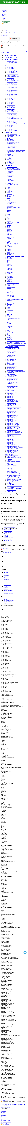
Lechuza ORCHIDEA (12, 430)
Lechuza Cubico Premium (13, 424)
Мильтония (9, 159)
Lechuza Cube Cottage (12, 444)
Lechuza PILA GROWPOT (13, 427)
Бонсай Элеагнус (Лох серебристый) (16, 123)
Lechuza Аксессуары (12, 413)
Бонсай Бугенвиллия (12, 94)
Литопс (8, 334)
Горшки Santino (10, 467)
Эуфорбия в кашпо (11, 388)
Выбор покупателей (6, 19)
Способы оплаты (8, 573)
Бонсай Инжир (10, 127)
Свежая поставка (8, 531)
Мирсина (9, 264)
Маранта (9, 262)
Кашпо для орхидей (12, 472)
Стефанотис (10, 238)
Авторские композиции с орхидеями (16, 150)
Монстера (9, 265)
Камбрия (9, 156)
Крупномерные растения (13, 168)
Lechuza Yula (10, 435)
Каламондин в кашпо (12, 359)
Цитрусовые (10, 171)
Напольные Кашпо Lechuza (14, 408)
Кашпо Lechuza (7, 539)
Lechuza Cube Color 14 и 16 (13, 431)
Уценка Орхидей (11, 148)
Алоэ (8, 330)
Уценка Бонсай (10, 78)
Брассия (9, 154)
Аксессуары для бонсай (13, 76)
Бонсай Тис (9, 91)
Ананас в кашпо (11, 353)
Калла (8, 227)
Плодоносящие (10, 175)
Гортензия (9, 223)
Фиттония (9, 275)
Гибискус (9, 221)
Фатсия (8, 311)
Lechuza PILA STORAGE (13, 428)
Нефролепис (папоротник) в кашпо (16, 371)
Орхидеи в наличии (12, 62)
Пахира (8, 266)
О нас (3, 17)
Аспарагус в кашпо (11, 355)
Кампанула (9, 230)
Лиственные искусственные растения (16, 343)
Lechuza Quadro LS (11, 397)
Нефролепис (10, 326)
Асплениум (9, 250)
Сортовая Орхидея (11, 144)
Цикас (8, 188)
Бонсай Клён (10, 129)
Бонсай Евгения (11, 96)
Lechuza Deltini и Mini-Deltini (14, 434)
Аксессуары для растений (13, 461)
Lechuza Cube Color (11, 420)
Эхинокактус (10, 339)
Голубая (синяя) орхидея (13, 142)
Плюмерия (9, 235)
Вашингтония (10, 195)
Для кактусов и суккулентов (14, 488)
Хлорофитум (10, 277)
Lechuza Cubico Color (12, 422)
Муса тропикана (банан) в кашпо (15, 370)
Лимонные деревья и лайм (13, 207)
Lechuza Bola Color (11, 403)
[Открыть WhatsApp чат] (2, 26)
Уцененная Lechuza (11, 411)
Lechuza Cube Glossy (12, 417)
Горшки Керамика (11, 471)
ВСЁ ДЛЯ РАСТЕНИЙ (9, 590)
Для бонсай (9, 483)
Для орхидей (10, 482)
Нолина (9, 187)
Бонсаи (5, 533)
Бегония (9, 218)
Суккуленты (10, 183)
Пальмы (9, 179)
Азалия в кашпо (11, 349)
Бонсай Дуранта (11, 107)
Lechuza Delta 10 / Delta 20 (13, 400)
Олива (8, 285)
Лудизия (9, 158)
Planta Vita (9, 468)
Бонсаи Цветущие (11, 70)
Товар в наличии (8, 532)
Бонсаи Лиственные (12, 71)
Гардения (9, 219)
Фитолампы (10, 491)
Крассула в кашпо (11, 361)
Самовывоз (4, 10)
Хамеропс (9, 190)
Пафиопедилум (10, 162)
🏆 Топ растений (5, 23)
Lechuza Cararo (10, 436)
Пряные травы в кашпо (12, 375)
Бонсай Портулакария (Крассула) (15, 118)
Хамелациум (10, 276)
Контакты (4, 14)
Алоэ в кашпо (10, 352)
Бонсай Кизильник (11, 114)
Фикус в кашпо (10, 383)
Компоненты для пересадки (14, 479)
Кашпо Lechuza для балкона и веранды (16, 409)
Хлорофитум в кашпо (12, 386)
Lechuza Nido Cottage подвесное (15, 447)
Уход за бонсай (5, 22)
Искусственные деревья (13, 342)
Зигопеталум (10, 155)
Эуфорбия (9, 337)
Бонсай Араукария (11, 83)
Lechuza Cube (10, 396)
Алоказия (9, 245)
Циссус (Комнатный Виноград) (15, 299)
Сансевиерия (10, 270)
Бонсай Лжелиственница (13, 87)
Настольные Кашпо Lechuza (14, 407)
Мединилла (9, 231)
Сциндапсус (10, 292)
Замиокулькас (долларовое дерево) (15, 256)
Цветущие (9, 172)
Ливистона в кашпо (12, 366)
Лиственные (10, 173)
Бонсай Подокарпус (12, 84)
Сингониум (10, 272)
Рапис (8, 192)
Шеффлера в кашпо (12, 380)
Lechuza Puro (10, 393)
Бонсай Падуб (10, 117)
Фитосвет (9, 460)
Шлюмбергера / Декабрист (13, 243)
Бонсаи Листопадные (12, 72)
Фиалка (8, 241)
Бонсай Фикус (10, 121)
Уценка (8, 185)
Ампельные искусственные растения (16, 341)
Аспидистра (10, 249)
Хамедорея (9, 314)
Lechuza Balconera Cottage (13, 450)
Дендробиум (10, 139)
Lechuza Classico (11, 395)
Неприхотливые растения (13, 169)
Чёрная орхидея (11, 143)
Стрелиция (9, 239)
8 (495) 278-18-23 (5, 35)
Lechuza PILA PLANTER (13, 426)
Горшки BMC (10, 464)
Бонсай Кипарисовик (12, 82)
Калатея (9, 257)
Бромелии (9, 176)
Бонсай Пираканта (11, 101)
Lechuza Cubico (10, 399)
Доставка (4, 8)
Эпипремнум (10, 300)
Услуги (3, 18)
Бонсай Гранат (10, 95)
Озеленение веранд (8, 591)
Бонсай (5, 586)
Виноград (9, 281)
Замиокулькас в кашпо (12, 357)
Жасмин (9, 225)
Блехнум (9, 323)
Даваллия (9, 324)
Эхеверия (9, 338)
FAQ (3, 15)
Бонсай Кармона (11, 98)
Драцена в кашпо (11, 356)
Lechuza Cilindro (11, 439)
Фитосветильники (11, 490)
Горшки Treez (10, 469)
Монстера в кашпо (11, 368)
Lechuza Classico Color (12, 415)
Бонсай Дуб (10, 106)
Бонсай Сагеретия (11, 119)
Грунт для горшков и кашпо (14, 457)
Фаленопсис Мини (11, 147)
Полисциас (9, 268)
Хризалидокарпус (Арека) (13, 318)
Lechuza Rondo (10, 443)
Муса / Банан (10, 306)
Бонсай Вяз (9, 126)
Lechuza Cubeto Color (12, 440)
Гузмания (9, 289)
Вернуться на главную (9, 527)
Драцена (9, 196)
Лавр (8, 261)
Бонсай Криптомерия (12, 90)
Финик (8, 199)
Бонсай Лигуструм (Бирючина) (14, 115)
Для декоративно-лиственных (14, 486)
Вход (6, 30)
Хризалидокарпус (11, 202)
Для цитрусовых (11, 487)
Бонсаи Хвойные (11, 68)
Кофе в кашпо (10, 360)
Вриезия (9, 288)
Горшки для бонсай (11, 75)
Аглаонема (9, 246)
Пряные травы (10, 181)
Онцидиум (9, 161)
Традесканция (10, 295)
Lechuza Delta (10, 442)
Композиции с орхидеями (13, 135)
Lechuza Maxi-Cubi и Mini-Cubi (14, 432)
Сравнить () (21, 1104)
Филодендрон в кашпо (12, 382)
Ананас (8, 280)
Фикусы (9, 273)
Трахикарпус (10, 191)
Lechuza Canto (10, 438)
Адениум (9, 328)
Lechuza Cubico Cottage (12, 423)
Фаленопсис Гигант (12, 146)
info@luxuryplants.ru (6, 552)
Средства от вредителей (13, 480)
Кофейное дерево (11, 284)
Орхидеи (6, 535)
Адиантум (9, 322)
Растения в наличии (12, 61)
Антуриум (9, 215)
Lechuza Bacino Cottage (12, 401)
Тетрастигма (10, 293)
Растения (9, 204)
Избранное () (14, 1104)
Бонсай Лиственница (12, 86)
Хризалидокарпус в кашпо (13, 384)
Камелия (9, 229)
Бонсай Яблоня (10, 103)
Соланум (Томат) (11, 287)
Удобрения (9, 459)
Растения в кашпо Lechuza (13, 348)
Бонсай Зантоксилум (12, 113)
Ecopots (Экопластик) (12, 465)
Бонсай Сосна (10, 79)
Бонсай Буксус (10, 110)
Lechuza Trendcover (11, 404)
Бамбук (8, 252)
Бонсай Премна (10, 109)
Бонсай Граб (10, 125)
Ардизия (9, 217)
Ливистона (9, 194)
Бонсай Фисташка (11, 122)
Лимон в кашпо (11, 367)
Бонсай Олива (10, 99)
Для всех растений (11, 476)
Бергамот (9, 210)
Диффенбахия (10, 253)
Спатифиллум (10, 237)
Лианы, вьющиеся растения (14, 177)
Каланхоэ (9, 226)
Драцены (9, 254)
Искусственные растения (13, 184)
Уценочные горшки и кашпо (14, 475)
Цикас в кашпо (10, 387)
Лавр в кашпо (10, 364)
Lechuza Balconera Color (13, 448)
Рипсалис (9, 335)
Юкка (8, 320)
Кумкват (9, 211)
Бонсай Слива (10, 102)
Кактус (8, 331)
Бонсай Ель (9, 88)
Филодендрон (10, 296)
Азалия (8, 214)
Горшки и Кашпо (11, 456)
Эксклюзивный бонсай (12, 74)
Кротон (8, 260)
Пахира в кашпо (11, 374)
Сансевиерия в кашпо (12, 379)
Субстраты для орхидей (13, 477)
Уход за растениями (6, 21)
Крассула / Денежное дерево (14, 332)
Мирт (8, 233)
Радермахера (10, 269)
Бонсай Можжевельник (13, 80)
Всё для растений (8, 540)
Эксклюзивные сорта (12, 212)
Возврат (3, 11)
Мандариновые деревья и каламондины (17, 208)
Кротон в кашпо (11, 363)
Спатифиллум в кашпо (12, 378)
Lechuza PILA (10, 405)
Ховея (8, 200)
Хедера (8, 297)
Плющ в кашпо (10, 376)
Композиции (10, 206)
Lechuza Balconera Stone (13, 446)
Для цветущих (10, 484)
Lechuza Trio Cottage (12, 451)
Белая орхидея (10, 140)
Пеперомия (9, 234)
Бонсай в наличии (11, 67)
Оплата (3, 12)
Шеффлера (9, 203)
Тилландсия (10, 291)
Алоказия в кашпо (11, 351)
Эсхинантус (10, 301)
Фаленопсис (10, 136)
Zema (8, 463)
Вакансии (6, 579)
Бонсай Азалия (10, 92)
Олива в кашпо (10, 372)
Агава (8, 327)
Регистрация (7, 29)
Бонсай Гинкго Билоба (12, 111)
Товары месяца (7, 529)
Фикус (8, 198)
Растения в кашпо (8, 537)
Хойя (8, 242)
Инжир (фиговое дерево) (13, 283)
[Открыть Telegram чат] (2, 25)
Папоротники (10, 180)
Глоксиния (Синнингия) (13, 222)
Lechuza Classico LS (12, 416)
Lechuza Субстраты (11, 412)
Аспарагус (9, 248)
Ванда (8, 138)
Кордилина (9, 258)
